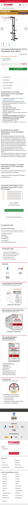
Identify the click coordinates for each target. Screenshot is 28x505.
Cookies (3, 462)
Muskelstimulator (5, 497)
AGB (3, 460)
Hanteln (16, 483)
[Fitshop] (8, 5)
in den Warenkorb (18, 69)
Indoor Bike (4, 483)
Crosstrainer (4, 474)
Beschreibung (6, 80)
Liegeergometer (18, 486)
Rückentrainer (5, 495)
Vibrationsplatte (18, 497)
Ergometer (17, 474)
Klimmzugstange (18, 495)
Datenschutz (17, 460)
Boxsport (4, 486)
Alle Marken (4, 501)
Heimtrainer (4, 488)
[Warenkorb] (26, 5)
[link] (7, 268)
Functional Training (6, 493)
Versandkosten (5, 465)
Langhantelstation (19, 490)
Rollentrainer (17, 488)
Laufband (4, 476)
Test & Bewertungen (7, 85)
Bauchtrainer (18, 493)
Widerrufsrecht (18, 465)
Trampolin (17, 478)
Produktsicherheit (7, 88)
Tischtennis (4, 481)
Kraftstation (4, 478)
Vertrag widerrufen (14, 453)
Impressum (17, 462)
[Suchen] (23, 5)
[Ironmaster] (6, 17)
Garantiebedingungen (8, 82)
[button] (3, 44)
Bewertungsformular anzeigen (14, 210)
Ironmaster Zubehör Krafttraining (8, 8)
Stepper (3, 490)
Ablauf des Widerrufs (19, 467)
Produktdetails (6, 77)
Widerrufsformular (5, 467)
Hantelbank (17, 481)
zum (5, 448)
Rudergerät (17, 476)
